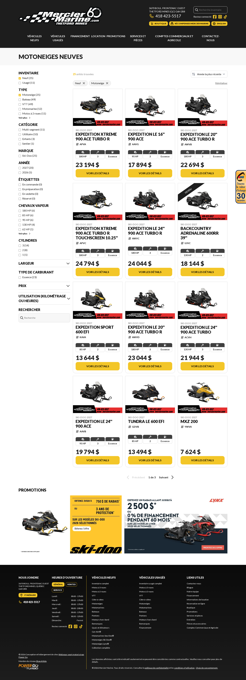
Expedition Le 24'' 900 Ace (94, 423)
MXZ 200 (189, 421)
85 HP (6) (27, 215)
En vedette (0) (30, 193)
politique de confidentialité (157, 668)
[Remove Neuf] (84, 83)
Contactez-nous (194, 583)
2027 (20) (27, 167)
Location (98, 36)
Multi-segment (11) (33, 129)
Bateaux (95, 611)
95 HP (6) (27, 219)
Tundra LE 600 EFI (146, 421)
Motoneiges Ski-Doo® (102, 639)
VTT (94, 595)
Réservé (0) (28, 198)
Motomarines (98, 607)
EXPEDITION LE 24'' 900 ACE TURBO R (146, 230)
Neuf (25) (27, 77)
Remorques (97, 623)
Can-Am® (96, 631)
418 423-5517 (168, 15)
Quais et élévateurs (100, 627)
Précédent (138, 477)
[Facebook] (215, 17)
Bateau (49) (29, 99)
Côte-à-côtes (98, 599)
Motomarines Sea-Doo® (103, 635)
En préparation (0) (32, 189)
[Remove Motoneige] (107, 83)
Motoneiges (97, 603)
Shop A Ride (41, 661)
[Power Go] (52, 666)
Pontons (95, 615)
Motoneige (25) (31, 94)
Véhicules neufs (104, 577)
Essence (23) (29, 277)
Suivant (163, 477)
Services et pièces (195, 615)
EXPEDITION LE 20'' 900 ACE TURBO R (199, 136)
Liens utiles (195, 577)
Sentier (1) (28, 143)
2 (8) (24, 250)
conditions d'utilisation (184, 668)
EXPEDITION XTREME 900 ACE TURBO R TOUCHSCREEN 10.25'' (97, 233)
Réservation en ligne (196, 603)
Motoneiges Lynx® (100, 644)
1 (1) (24, 254)
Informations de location (198, 599)
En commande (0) (32, 184)
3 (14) (25, 245)
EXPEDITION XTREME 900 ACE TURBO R (96, 136)
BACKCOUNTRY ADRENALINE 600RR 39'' (200, 233)
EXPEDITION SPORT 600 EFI (95, 329)
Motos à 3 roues (99, 587)
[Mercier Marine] (60, 16)
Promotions (116, 36)
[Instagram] (220, 17)
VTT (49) (27, 104)
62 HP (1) (27, 229)
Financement (80, 36)
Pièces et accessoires (196, 623)
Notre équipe (193, 591)
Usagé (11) (28, 82)
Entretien (191, 619)
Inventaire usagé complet (150, 583)
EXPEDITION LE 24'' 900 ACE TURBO (199, 329)
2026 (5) (27, 172)
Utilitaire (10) (30, 134)
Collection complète (101, 648)
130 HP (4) (28, 224)
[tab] (58, 584)
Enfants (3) (28, 138)
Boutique (191, 607)
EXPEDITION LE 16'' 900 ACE (146, 136)
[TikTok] (225, 17)
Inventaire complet (100, 583)
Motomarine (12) (32, 108)
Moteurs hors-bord (100, 619)
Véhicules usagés (152, 577)
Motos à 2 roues (99, 591)
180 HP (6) (28, 210)
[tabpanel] (67, 608)
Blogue (190, 587)
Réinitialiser (221, 83)
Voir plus (23, 117)
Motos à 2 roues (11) (34, 113)
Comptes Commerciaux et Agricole (202, 627)
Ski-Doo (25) (29, 155)
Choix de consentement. (207, 668)
